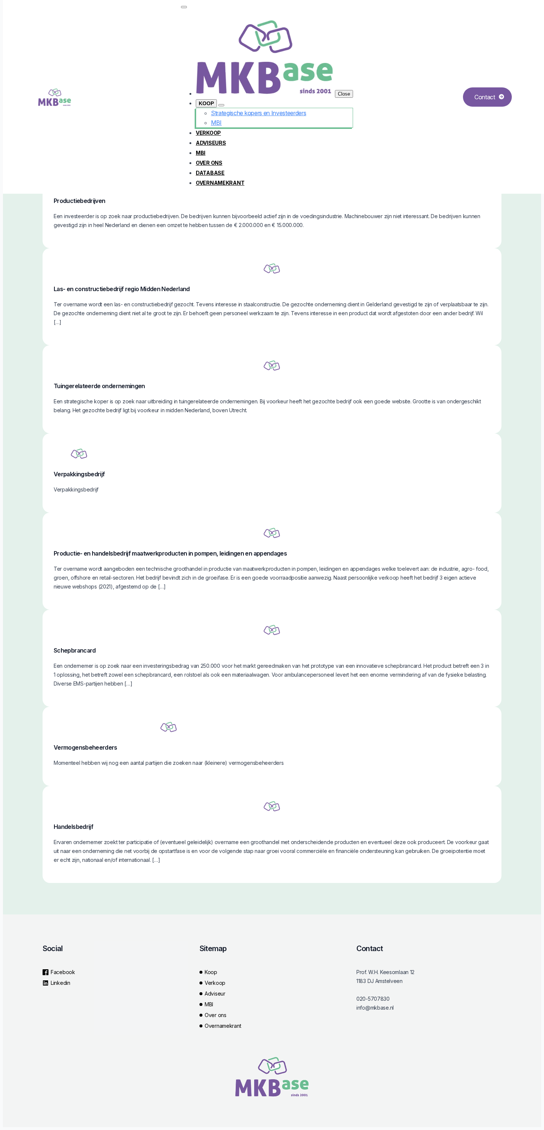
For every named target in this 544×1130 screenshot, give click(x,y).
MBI (200, 153)
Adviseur (215, 993)
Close (344, 94)
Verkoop (208, 133)
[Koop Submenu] (221, 105)
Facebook (63, 972)
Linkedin (60, 983)
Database (210, 173)
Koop (206, 103)
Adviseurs (211, 143)
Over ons (209, 163)
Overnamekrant (220, 183)
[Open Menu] (184, 7)
